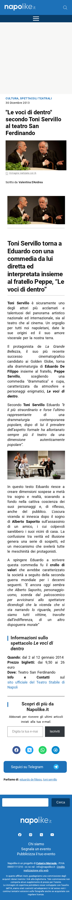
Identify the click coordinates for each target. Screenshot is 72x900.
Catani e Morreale (46, 863)
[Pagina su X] (41, 835)
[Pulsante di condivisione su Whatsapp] (43, 750)
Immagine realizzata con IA (22, 173)
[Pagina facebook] (20, 835)
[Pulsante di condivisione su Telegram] (56, 750)
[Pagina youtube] (52, 835)
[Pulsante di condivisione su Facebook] (16, 750)
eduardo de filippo (31, 779)
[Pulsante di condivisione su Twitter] (29, 750)
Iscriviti (55, 731)
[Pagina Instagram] (31, 835)
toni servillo (50, 779)
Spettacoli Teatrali (36, 98)
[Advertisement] (36, 58)
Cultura (12, 98)
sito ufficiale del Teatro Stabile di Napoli (36, 684)
